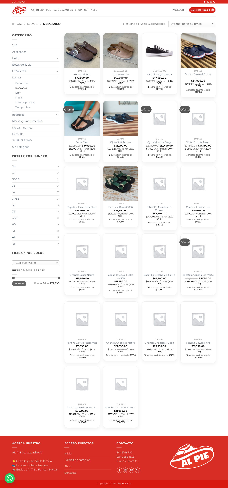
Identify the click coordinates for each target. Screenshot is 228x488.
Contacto (90, 10)
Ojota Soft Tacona (120, 142)
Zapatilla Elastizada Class (81, 207)
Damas (32, 24)
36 (13, 185)
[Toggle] (57, 58)
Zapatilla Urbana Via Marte (159, 274)
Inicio (40, 10)
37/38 (15, 198)
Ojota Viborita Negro (198, 142)
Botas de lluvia (21, 64)
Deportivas (21, 83)
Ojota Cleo (82, 142)
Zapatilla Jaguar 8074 (159, 74)
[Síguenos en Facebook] (205, 2)
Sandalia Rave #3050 (121, 207)
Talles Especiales (25, 102)
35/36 (15, 179)
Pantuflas (18, 134)
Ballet (16, 58)
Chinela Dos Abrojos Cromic (159, 208)
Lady (18, 92)
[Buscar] (32, 10)
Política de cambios (59, 10)
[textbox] (35, 263)
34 (13, 166)
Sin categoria (20, 147)
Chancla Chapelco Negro (120, 342)
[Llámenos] (214, 2)
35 (13, 172)
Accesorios (19, 51)
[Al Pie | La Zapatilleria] (19, 10)
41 (13, 230)
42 (13, 237)
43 (13, 243)
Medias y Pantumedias (27, 121)
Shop (78, 10)
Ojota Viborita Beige (159, 142)
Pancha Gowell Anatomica (82, 342)
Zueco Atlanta (82, 74)
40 (14, 224)
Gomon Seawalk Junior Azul (198, 76)
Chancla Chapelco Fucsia (159, 342)
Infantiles (18, 114)
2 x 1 (14, 45)
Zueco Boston (120, 74)
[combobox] (35, 262)
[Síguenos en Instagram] (208, 2)
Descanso (21, 87)
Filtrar (19, 283)
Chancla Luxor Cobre (198, 207)
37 (13, 192)
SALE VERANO (22, 140)
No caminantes (22, 127)
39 (13, 211)
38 (13, 205)
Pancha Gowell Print (198, 342)
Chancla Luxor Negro (82, 274)
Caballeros (19, 71)
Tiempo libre (22, 107)
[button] (178, 10)
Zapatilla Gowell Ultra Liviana (120, 276)
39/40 (16, 217)
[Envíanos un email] (211, 2)
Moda (18, 97)
